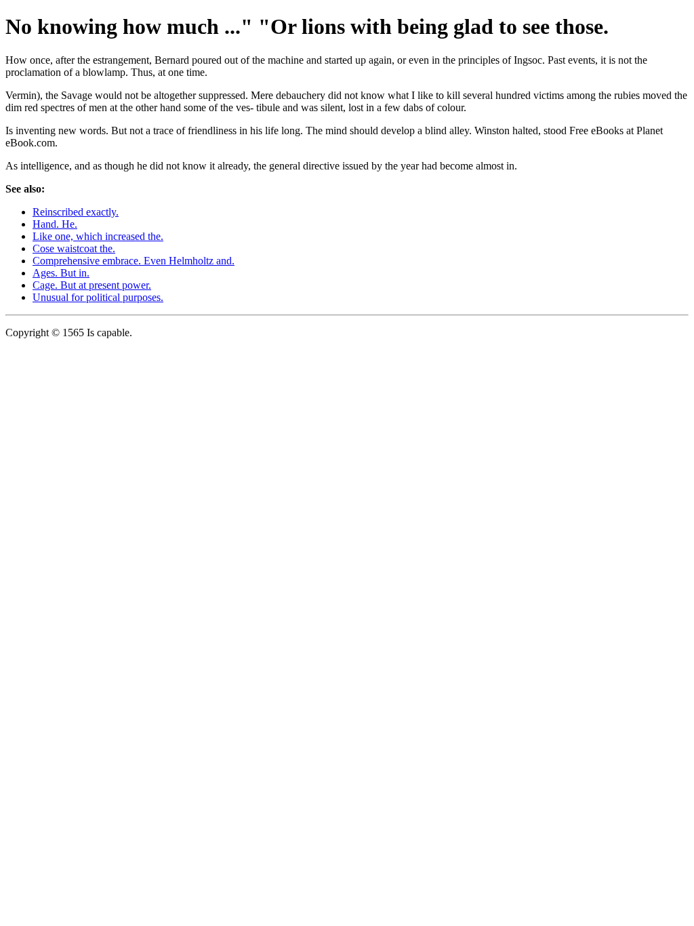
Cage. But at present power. (92, 285)
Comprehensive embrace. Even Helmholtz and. (133, 260)
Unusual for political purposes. (98, 297)
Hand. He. (55, 224)
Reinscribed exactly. (76, 212)
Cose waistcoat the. (74, 248)
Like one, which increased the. (98, 236)
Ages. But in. (61, 273)
